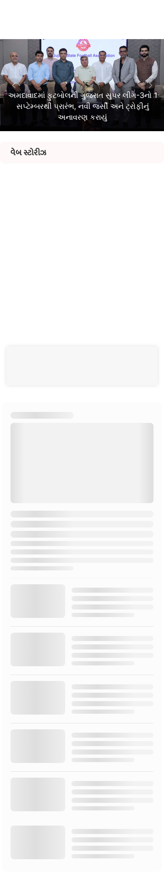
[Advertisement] (82, 245)
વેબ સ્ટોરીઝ (28, 152)
